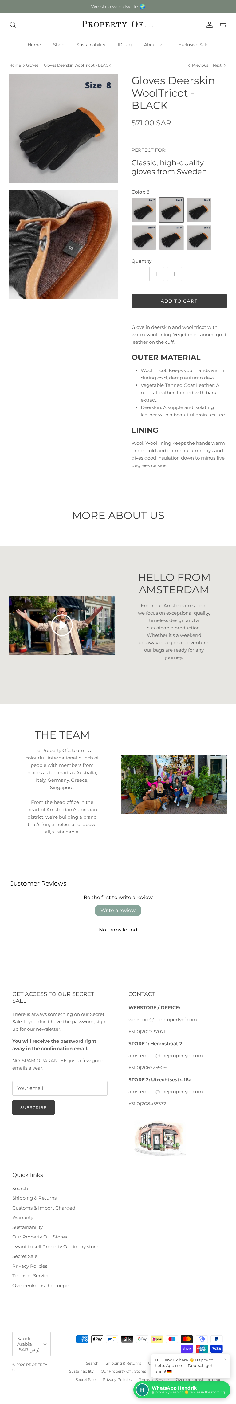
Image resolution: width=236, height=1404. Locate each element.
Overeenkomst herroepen (42, 1285)
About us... (155, 44)
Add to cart (179, 301)
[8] (171, 210)
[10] (144, 237)
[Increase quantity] (174, 274)
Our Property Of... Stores (39, 1237)
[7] (144, 210)
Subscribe (33, 1107)
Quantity (142, 261)
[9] (199, 210)
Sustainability (91, 44)
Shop (58, 44)
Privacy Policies (29, 1266)
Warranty (22, 1217)
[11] (171, 237)
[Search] (13, 24)
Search (20, 1188)
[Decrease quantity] (139, 274)
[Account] (208, 24)
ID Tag (125, 44)
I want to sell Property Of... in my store (55, 1247)
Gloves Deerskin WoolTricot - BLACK (77, 65)
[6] (199, 237)
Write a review (118, 910)
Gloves (32, 65)
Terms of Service (30, 1276)
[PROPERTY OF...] (118, 24)
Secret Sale (24, 1256)
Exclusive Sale (193, 44)
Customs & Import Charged (43, 1208)
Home (34, 44)
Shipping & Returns (34, 1198)
